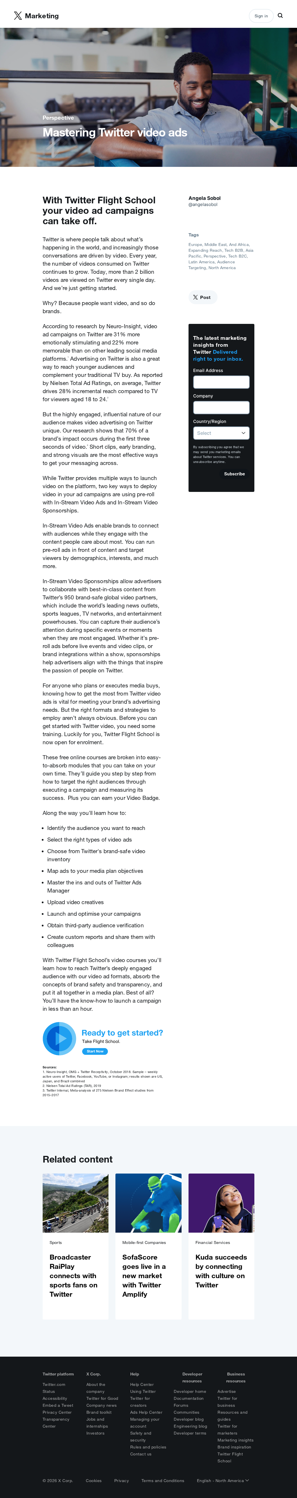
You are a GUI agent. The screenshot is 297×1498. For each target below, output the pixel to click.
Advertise (227, 1391)
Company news (101, 1405)
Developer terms (190, 1433)
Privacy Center (57, 1412)
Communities (187, 1412)
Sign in (261, 16)
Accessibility (55, 1398)
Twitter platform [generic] (58, 1374)
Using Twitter (143, 1391)
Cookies (94, 1480)
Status (49, 1391)
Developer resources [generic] (192, 1377)
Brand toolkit (99, 1412)
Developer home (190, 1391)
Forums (181, 1405)
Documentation (189, 1398)
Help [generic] (134, 1374)
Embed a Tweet (58, 1405)
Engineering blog (190, 1426)
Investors (95, 1433)
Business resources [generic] (236, 1377)
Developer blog (189, 1419)
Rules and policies (148, 1447)
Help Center (142, 1384)
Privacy (121, 1480)
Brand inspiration (234, 1447)
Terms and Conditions (163, 1480)
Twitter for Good (102, 1398)
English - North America (221, 1480)
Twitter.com (54, 1384)
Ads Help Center (146, 1412)
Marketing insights (235, 1440)
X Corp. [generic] (93, 1374)
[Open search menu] (280, 15)
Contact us (141, 1454)
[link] (75, 1247)
